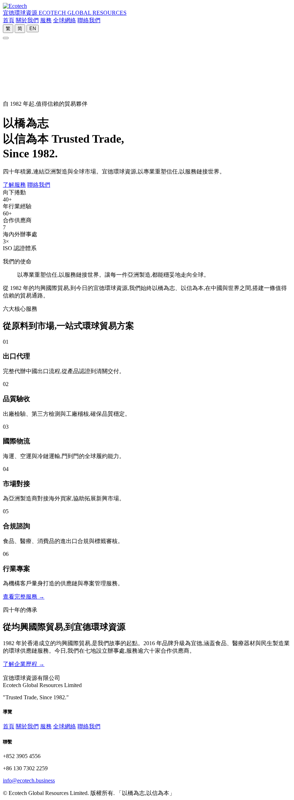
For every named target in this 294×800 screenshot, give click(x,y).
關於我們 (27, 20)
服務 (46, 20)
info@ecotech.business (29, 780)
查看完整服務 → (23, 597)
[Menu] (6, 38)
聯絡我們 (88, 20)
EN (32, 28)
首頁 (8, 20)
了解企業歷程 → (23, 664)
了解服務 (14, 185)
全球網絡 (64, 20)
